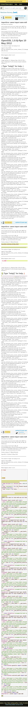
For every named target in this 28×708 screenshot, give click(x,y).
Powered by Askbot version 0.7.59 (14, 704)
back (15, 12)
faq (5, 703)
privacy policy (14, 703)
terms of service (23, 703)
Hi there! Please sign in (7, 4)
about (1, 703)
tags (16, 4)
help (9, 703)
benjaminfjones (21, 432)
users (20, 4)
